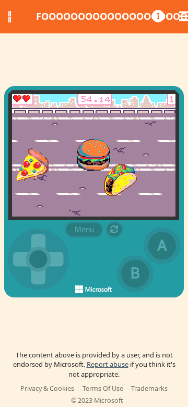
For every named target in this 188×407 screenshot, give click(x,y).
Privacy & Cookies (47, 388)
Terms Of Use (103, 388)
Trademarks (149, 388)
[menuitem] (156, 16)
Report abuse (107, 364)
